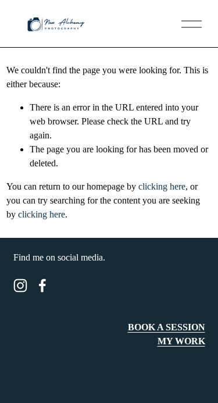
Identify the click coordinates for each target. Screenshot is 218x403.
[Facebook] (42, 286)
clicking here (161, 186)
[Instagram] (20, 286)
